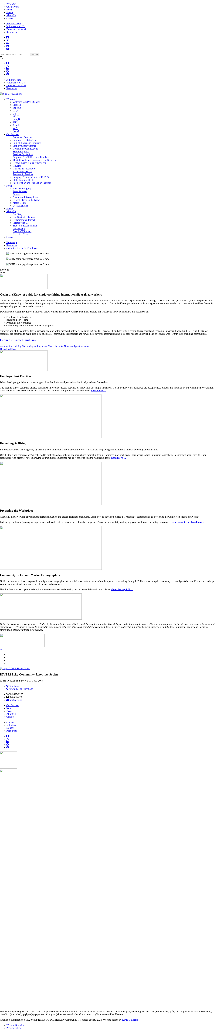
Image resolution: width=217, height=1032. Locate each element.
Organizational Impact (24, 220)
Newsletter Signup (22, 188)
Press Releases (20, 191)
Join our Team (13, 23)
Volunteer (11, 725)
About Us (11, 15)
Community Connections (25, 148)
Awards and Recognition (25, 197)
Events (9, 12)
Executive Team (21, 234)
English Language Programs (27, 143)
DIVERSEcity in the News (26, 200)
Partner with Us (20, 222)
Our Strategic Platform (24, 217)
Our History (19, 228)
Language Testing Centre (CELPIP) (31, 177)
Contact (10, 18)
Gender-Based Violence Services (29, 163)
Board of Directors (22, 231)
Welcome (11, 4)
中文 (15, 128)
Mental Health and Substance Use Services (34, 160)
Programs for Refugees (24, 140)
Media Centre (19, 202)
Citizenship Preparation (24, 168)
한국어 (16, 125)
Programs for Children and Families (30, 157)
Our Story (18, 214)
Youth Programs (21, 151)
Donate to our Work (16, 29)
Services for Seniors (23, 154)
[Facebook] (7, 736)
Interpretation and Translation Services (32, 183)
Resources (11, 32)
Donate (10, 727)
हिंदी (15, 122)
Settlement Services (22, 137)
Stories (16, 194)
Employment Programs (24, 145)
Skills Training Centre (24, 180)
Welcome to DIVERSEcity (26, 102)
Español (17, 107)
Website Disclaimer (16, 1025)
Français (17, 104)
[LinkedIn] (7, 741)
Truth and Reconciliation (25, 225)
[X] (7, 739)
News (9, 9)
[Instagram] (7, 744)
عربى (15, 110)
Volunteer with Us (15, 26)
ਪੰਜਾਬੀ (16, 131)
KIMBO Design (130, 1019)
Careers (10, 722)
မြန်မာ (16, 114)
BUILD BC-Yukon (22, 171)
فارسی (16, 119)
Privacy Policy (13, 1028)
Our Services (12, 6)
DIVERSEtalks (20, 205)
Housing (17, 165)
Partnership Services (23, 174)
